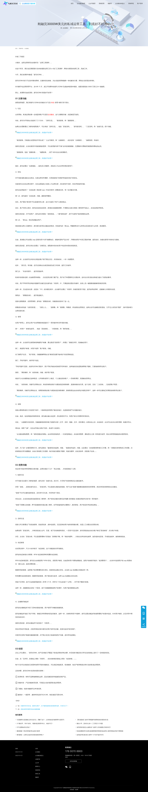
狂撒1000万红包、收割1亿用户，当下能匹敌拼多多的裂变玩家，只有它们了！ (44, 706)
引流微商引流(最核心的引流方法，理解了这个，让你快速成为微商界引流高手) (40, 719)
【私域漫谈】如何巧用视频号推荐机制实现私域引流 (92, 719)
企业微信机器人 (120, 3)
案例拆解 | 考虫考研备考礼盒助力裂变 (28, 731)
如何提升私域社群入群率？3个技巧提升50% (90, 735)
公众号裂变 (92, 3)
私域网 (76, 789)
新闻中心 (37, 766)
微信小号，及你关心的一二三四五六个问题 (90, 723)
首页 (72, 3)
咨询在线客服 (73, 761)
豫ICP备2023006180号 (83, 787)
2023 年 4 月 (18, 755)
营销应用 (101, 3)
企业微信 (65, 28)
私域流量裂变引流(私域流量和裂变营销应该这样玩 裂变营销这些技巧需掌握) (100, 731)
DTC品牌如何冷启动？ (24, 727)
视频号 (110, 3)
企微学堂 (37, 759)
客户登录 (140, 3)
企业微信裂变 (81, 3)
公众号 (37, 762)
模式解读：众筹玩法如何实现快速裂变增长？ (30, 735)
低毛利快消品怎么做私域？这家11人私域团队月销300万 (94, 727)
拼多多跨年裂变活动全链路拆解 (30, 709)
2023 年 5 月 (18, 752)
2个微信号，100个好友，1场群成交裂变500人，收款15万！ (35, 723)
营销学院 (131, 3)
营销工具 (37, 773)
